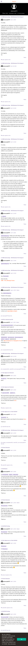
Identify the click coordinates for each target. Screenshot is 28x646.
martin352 (5, 505)
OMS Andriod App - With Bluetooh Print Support (12, 16)
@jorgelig (15, 474)
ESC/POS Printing (6, 526)
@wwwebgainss (5, 235)
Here (25, 419)
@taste (4, 216)
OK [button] (21, 639)
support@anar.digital (12, 311)
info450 (6, 276)
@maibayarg (11, 337)
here (15, 400)
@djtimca (12, 392)
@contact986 (5, 392)
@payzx (7, 339)
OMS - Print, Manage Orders (8, 280)
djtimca (4, 378)
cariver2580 (5, 617)
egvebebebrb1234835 (8, 325)
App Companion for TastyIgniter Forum (13, 340)
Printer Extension (6, 447)
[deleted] (6, 474)
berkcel (4, 417)
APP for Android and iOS (7, 319)
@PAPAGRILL (4, 337)
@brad (2, 339)
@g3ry (10, 474)
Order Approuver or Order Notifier (9, 411)
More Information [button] (12, 644)
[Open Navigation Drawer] (1, 1)
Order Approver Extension (8, 372)
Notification (4, 468)
